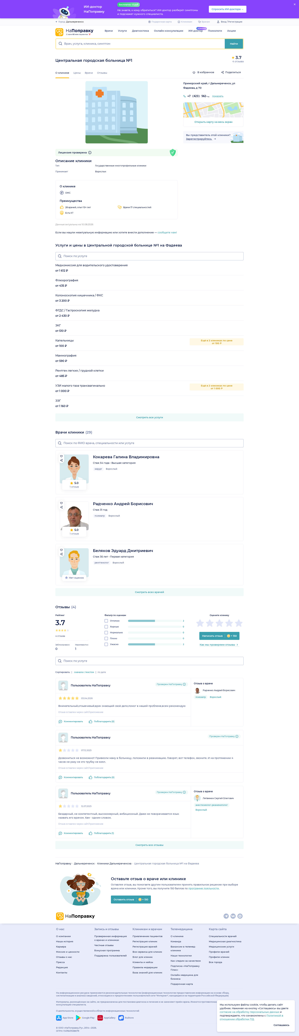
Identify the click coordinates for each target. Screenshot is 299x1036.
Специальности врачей (223, 936)
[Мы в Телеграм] (226, 916)
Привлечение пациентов (147, 936)
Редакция (62, 967)
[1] (56, 630)
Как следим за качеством (186, 960)
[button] (140, 44)
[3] (62, 630)
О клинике (177, 936)
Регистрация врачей (145, 946)
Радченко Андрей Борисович (123, 503)
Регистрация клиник (145, 941)
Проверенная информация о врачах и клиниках (110, 938)
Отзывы (102, 72)
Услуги (122, 30)
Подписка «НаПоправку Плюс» (185, 968)
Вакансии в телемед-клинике (183, 948)
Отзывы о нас (64, 957)
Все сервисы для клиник (147, 951)
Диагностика (140, 30)
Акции (231, 30)
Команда (176, 941)
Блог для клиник (143, 957)
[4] (65, 630)
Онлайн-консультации (168, 30)
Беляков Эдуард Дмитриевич (123, 550)
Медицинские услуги (221, 946)
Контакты (61, 972)
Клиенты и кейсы (143, 962)
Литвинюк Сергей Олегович (218, 798)
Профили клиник (219, 957)
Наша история (64, 941)
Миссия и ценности (67, 951)
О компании (63, 936)
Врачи (109, 30)
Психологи (215, 30)
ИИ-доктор (195, 30)
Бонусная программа (107, 950)
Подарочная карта (182, 984)
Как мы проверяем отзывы (217, 644)
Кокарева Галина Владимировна (126, 457)
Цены (77, 72)
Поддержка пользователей (110, 955)
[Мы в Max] (240, 916)
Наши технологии (181, 955)
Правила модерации (145, 967)
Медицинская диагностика (225, 941)
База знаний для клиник (147, 972)
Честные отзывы (104, 945)
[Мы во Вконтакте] (233, 916)
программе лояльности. (203, 888)
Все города (215, 962)
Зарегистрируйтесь (199, 138)
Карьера (61, 946)
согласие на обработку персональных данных (250, 1012)
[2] (59, 630)
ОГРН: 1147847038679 (67, 1031)
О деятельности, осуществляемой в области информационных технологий (97, 1011)
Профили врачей (219, 951)
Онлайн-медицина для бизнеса (184, 977)
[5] (67, 630)
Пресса (60, 962)
